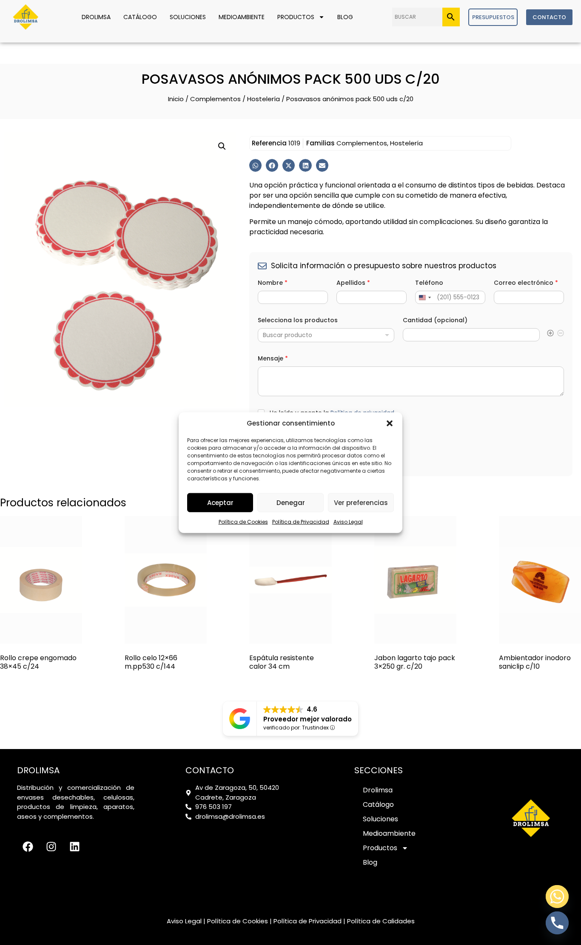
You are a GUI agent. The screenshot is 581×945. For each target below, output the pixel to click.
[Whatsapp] (557, 896)
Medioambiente (242, 17)
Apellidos (353, 283)
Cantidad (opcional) (435, 320)
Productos (295, 17)
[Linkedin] (74, 846)
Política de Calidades (381, 921)
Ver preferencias (361, 502)
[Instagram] (51, 846)
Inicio (176, 98)
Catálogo (140, 17)
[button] (389, 423)
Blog (345, 17)
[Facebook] (27, 846)
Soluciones (188, 17)
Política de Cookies (243, 521)
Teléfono (429, 283)
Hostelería (263, 98)
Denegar (290, 502)
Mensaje (273, 358)
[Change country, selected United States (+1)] (424, 297)
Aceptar (220, 502)
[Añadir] (550, 334)
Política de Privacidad (300, 521)
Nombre (273, 283)
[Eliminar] (560, 334)
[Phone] (557, 922)
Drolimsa (96, 17)
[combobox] (326, 335)
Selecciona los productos (298, 320)
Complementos (215, 98)
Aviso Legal (348, 521)
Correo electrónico (526, 283)
